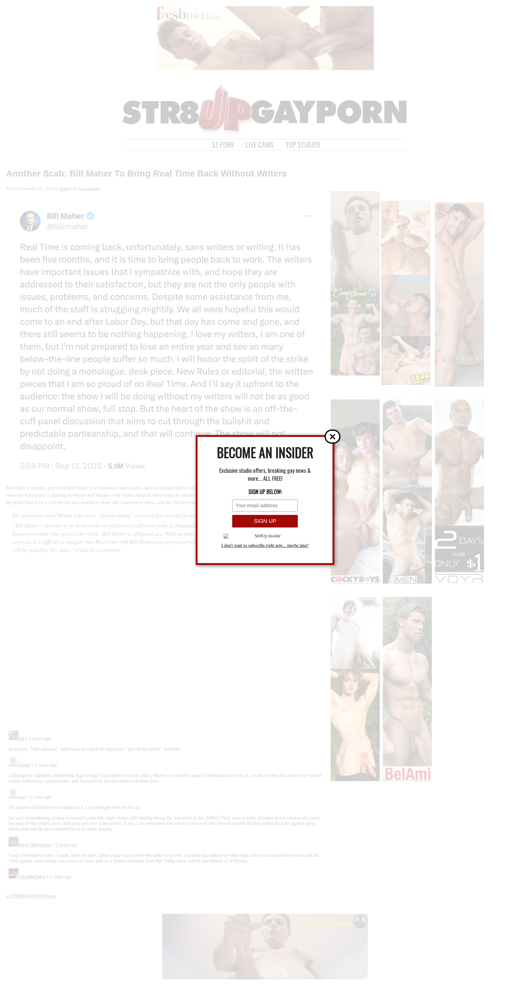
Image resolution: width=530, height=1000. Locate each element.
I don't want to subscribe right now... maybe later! (265, 545)
